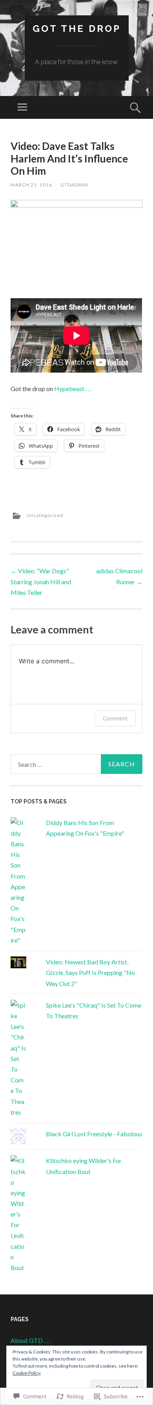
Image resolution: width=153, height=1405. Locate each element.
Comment (115, 718)
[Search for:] (76, 764)
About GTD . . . (30, 1340)
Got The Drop (77, 28)
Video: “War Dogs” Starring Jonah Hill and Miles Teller (41, 581)
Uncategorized (45, 515)
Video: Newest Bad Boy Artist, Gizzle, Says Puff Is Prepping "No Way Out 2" (90, 972)
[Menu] (22, 107)
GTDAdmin (74, 185)
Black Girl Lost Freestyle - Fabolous (94, 1133)
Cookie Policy (27, 1373)
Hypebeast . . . (72, 388)
